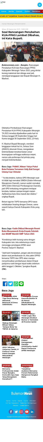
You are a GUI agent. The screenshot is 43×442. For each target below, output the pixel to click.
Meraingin (10, 24)
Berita (11, 11)
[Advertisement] (21, 104)
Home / (4, 24)
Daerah (19, 11)
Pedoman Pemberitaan (28, 403)
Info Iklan (33, 401)
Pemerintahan (20, 24)
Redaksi (15, 405)
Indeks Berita (24, 405)
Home (3, 11)
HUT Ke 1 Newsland (11, 403)
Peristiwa (36, 11)
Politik (27, 11)
